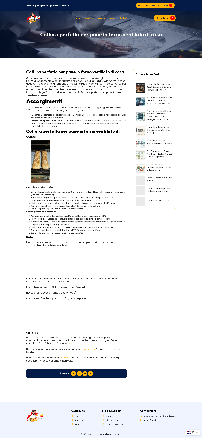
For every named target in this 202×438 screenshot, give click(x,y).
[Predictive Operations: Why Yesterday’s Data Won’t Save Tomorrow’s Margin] (140, 101)
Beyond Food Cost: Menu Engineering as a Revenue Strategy (158, 130)
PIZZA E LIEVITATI (88, 349)
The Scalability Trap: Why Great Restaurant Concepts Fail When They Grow (160, 87)
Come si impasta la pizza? (158, 200)
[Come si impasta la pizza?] (140, 201)
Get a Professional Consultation (153, 5)
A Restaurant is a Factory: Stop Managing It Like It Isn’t (159, 142)
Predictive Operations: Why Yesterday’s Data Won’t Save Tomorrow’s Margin (159, 100)
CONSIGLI (64, 357)
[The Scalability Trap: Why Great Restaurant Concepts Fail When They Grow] (140, 88)
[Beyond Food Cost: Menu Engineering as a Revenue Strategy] (140, 131)
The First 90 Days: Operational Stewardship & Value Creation (159, 167)
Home (77, 18)
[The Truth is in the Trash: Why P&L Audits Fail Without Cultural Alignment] (140, 155)
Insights (101, 18)
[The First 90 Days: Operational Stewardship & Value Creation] (140, 168)
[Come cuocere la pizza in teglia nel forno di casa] (140, 190)
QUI (70, 343)
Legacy (112, 18)
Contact (123, 18)
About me (89, 18)
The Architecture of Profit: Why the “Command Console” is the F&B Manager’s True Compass (159, 115)
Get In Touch (163, 18)
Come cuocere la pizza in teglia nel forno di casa (158, 190)
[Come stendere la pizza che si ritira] (140, 180)
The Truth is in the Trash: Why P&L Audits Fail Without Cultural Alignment (159, 154)
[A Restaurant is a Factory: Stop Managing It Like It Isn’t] (140, 143)
